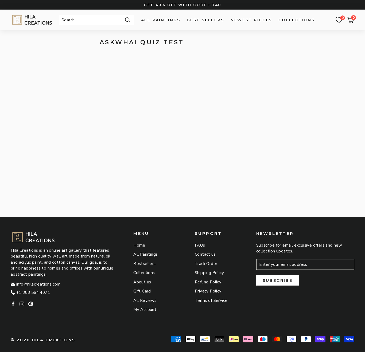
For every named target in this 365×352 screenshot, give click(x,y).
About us (142, 282)
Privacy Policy (208, 291)
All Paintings (160, 20)
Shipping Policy (209, 272)
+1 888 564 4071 (33, 292)
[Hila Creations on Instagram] (22, 304)
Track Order (206, 263)
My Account (144, 309)
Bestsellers (144, 263)
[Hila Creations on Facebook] (13, 304)
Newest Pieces (251, 20)
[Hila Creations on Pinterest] (30, 304)
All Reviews (144, 300)
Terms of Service (211, 300)
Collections (296, 20)
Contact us (205, 254)
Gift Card (142, 291)
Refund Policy (208, 282)
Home (139, 245)
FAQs (200, 245)
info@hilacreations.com (38, 284)
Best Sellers (205, 20)
